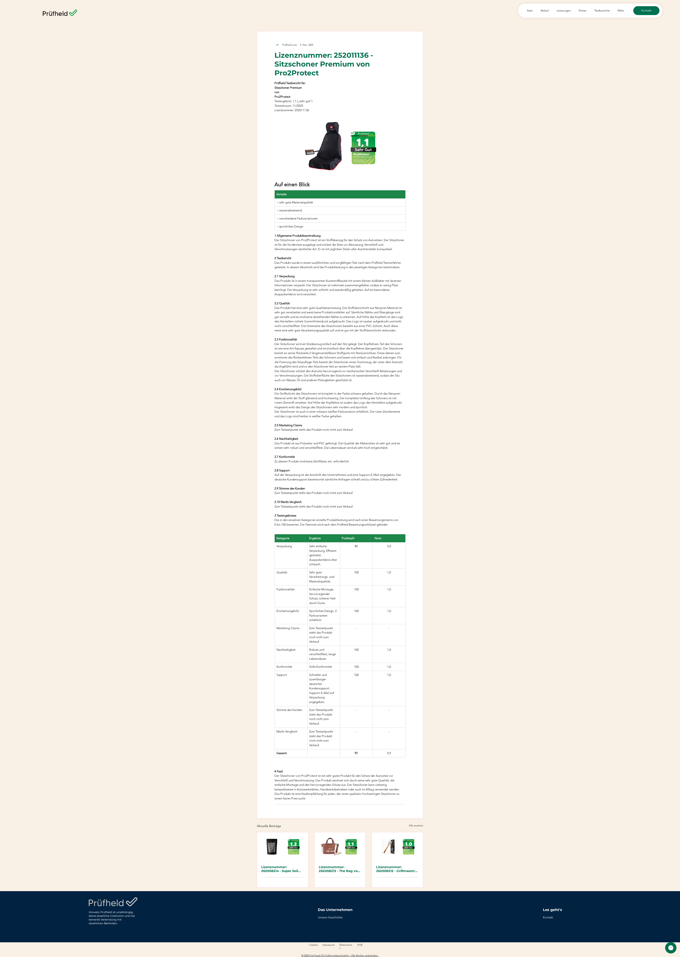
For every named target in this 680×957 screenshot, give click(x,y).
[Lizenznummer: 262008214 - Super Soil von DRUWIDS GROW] (282, 846)
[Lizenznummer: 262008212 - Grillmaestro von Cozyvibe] (397, 846)
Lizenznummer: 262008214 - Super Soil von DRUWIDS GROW (279, 869)
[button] (548, 917)
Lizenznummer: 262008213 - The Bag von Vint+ (339, 869)
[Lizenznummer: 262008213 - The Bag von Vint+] (340, 846)
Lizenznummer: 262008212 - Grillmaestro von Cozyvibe (396, 869)
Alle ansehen (416, 825)
